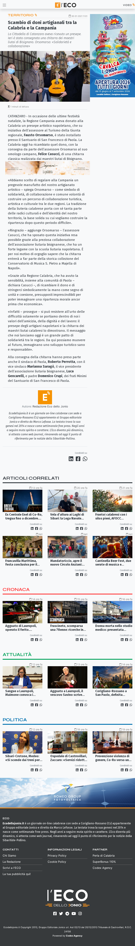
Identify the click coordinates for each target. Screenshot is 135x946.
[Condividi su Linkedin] (71, 459)
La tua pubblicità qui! (17, 874)
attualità (17, 654)
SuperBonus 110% (104, 861)
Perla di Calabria (104, 855)
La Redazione (12, 861)
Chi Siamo (9, 855)
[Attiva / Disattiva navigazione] (4, 5)
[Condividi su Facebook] (78, 459)
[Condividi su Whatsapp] (84, 459)
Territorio (21, 15)
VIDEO (127, 5)
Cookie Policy (57, 861)
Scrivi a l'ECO (12, 868)
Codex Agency (102, 868)
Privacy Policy (57, 855)
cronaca (16, 589)
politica (15, 719)
